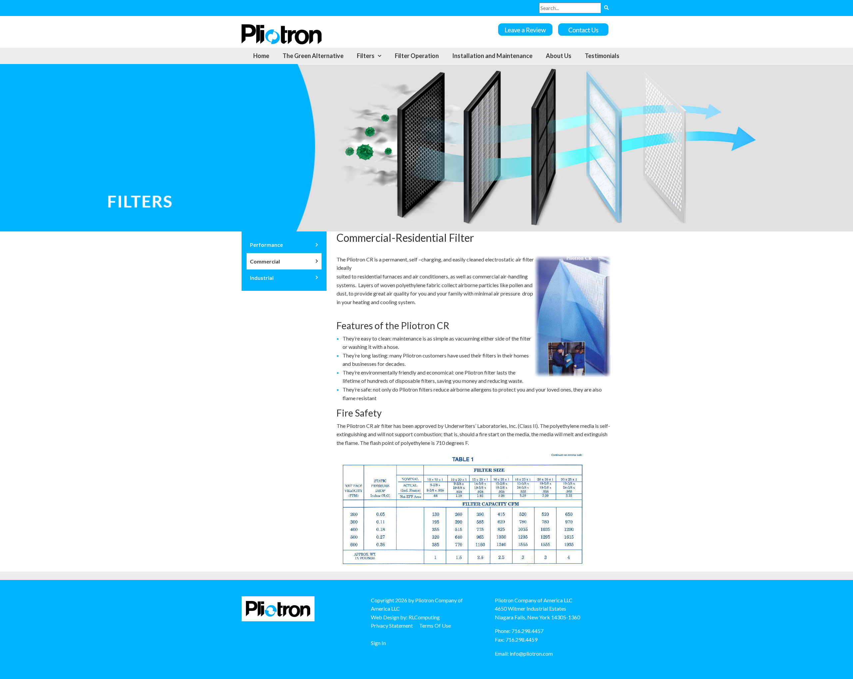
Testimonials (602, 55)
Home (261, 55)
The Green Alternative (313, 55)
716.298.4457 (527, 631)
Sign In (378, 643)
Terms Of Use (435, 625)
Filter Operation (417, 55)
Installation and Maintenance (492, 55)
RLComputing (424, 617)
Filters (366, 55)
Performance (266, 244)
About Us (558, 55)
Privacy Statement (392, 625)
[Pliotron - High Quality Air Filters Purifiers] (282, 33)
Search (606, 8)
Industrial (262, 277)
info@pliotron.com (531, 653)
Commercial (265, 261)
